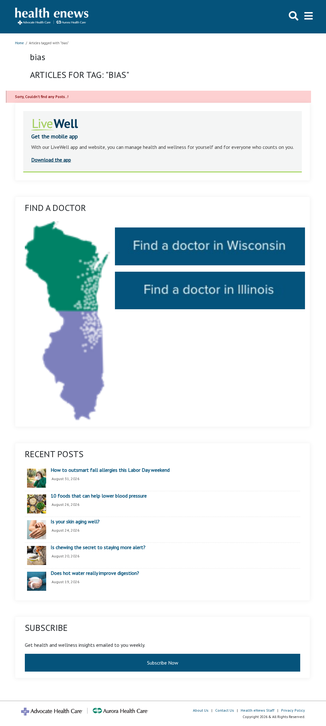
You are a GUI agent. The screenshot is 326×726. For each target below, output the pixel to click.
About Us (201, 710)
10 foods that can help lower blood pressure (99, 496)
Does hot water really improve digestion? (95, 573)
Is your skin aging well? (75, 522)
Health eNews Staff (257, 710)
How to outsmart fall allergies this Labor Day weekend (110, 470)
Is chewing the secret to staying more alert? (98, 547)
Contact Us (224, 710)
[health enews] (52, 17)
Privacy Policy (293, 710)
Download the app (51, 160)
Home (19, 43)
